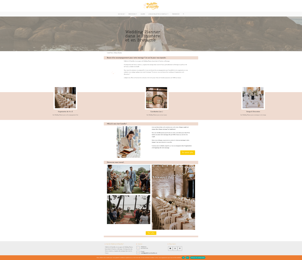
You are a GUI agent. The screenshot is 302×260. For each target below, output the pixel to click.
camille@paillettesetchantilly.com (149, 253)
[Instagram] (175, 248)
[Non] (300, 257)
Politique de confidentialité (198, 257)
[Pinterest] (180, 248)
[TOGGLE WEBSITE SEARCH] (183, 14)
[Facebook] (170, 248)
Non (187, 257)
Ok (183, 257)
